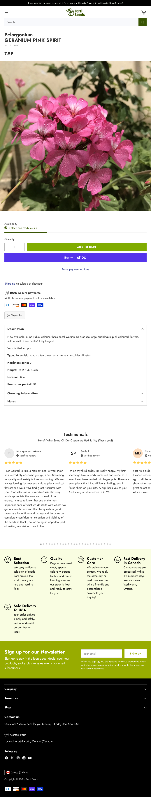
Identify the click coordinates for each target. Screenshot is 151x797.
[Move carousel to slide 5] (52, 544)
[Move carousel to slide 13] (74, 544)
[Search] (142, 22)
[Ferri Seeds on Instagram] (24, 758)
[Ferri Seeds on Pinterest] (18, 758)
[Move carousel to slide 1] (41, 544)
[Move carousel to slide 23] (101, 544)
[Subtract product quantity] (8, 247)
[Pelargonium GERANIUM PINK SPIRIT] (75, 136)
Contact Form (18, 735)
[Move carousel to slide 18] (88, 544)
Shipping (9, 283)
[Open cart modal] (143, 12)
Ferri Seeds (32, 779)
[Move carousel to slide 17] (85, 544)
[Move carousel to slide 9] (63, 544)
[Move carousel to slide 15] (79, 544)
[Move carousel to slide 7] (57, 544)
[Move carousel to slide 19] (90, 544)
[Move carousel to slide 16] (82, 544)
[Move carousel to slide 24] (104, 544)
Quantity (9, 239)
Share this (16, 315)
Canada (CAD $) (19, 772)
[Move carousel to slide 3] (46, 544)
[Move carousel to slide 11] (68, 544)
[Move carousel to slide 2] (43, 544)
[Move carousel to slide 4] (49, 544)
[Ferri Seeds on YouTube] (30, 758)
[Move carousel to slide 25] (107, 544)
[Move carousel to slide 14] (77, 544)
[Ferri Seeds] (75, 12)
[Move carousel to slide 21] (96, 544)
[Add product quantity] (21, 247)
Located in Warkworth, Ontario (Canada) (28, 741)
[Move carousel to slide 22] (99, 544)
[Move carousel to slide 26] (110, 544)
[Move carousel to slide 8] (60, 544)
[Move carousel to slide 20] (93, 544)
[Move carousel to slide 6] (54, 544)
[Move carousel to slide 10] (65, 544)
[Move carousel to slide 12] (71, 544)
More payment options (75, 269)
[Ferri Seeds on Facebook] (6, 758)
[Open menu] (6, 12)
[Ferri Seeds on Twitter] (12, 758)
